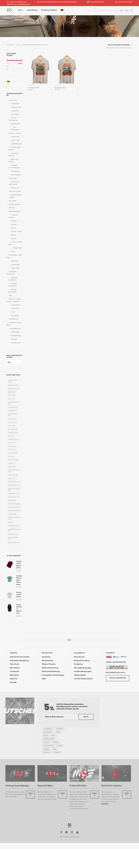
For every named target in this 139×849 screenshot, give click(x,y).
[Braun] (8, 81)
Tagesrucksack (14, 518)
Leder (11, 443)
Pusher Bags (15, 268)
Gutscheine (12, 201)
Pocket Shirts (17, 248)
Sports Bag (13, 497)
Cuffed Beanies (16, 144)
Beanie (12, 392)
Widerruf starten (48, 664)
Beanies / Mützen (15, 133)
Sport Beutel (14, 482)
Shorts (13, 312)
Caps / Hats (15, 140)
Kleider (13, 235)
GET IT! (86, 717)
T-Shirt (12, 514)
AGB (44, 679)
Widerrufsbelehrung (50, 668)
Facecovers (15, 188)
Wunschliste (15, 668)
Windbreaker (15, 124)
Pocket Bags (15, 264)
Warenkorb (14, 675)
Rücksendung (47, 661)
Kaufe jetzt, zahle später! (123, 2)
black (11, 395)
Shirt (11, 478)
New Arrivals (32, 10)
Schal (12, 466)
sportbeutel (14, 485)
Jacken (13, 228)
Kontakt (13, 682)
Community (14, 671)
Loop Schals (15, 114)
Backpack (13, 385)
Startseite (10, 45)
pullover (12, 453)
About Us (13, 679)
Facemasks (12, 178)
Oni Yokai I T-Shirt (60, 88)
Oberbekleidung (14, 211)
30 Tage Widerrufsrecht (95, 2)
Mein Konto (14, 664)
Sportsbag (13, 493)
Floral (12, 419)
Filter (20, 63)
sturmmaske (14, 510)
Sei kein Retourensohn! (83, 679)
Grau (11, 426)
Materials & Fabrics (82, 661)
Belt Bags (14, 261)
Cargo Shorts (15, 305)
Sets (10, 295)
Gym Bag (13, 429)
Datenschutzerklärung (51, 671)
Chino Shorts (15, 308)
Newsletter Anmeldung (19, 661)
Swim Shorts (15, 315)
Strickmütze (14, 504)
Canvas (12, 407)
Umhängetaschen (15, 328)
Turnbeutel (14, 526)
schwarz (13, 475)
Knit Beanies (15, 171)
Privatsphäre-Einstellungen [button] (53, 675)
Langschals (14, 111)
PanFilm (105, 804)
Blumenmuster (13, 403)
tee (10, 522)
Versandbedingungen (82, 668)
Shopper (14, 339)
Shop (20, 10)
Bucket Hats (15, 137)
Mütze (12, 449)
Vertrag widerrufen (117, 678)
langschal (13, 439)
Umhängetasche (14, 530)
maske (12, 446)
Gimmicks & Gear (15, 191)
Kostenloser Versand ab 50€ (16, 2)
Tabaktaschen (13, 319)
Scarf (11, 463)
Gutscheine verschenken (20, 657)
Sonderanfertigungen (82, 671)
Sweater (14, 238)
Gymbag (12, 432)
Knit (11, 436)
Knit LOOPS (31, 25)
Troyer (13, 251)
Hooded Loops (16, 107)
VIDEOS (30, 794)
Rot (11, 456)
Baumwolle (13, 388)
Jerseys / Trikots (16, 231)
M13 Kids (12, 208)
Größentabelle (80, 675)
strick (12, 500)
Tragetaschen (15, 342)
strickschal (14, 507)
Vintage (12, 534)
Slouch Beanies (16, 175)
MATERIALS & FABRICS (49, 10)
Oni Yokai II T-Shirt (33, 88)
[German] (62, 10)
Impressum (46, 657)
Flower (12, 422)
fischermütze (13, 414)
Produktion (78, 664)
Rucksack (13, 460)
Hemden (14, 221)
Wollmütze (13, 542)
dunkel (12, 410)
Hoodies (14, 224)
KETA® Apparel (14, 204)
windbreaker (13, 538)
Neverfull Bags (16, 335)
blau (11, 399)
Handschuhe (15, 103)
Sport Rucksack (14, 489)
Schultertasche (14, 470)
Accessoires (13, 100)
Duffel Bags (15, 332)
